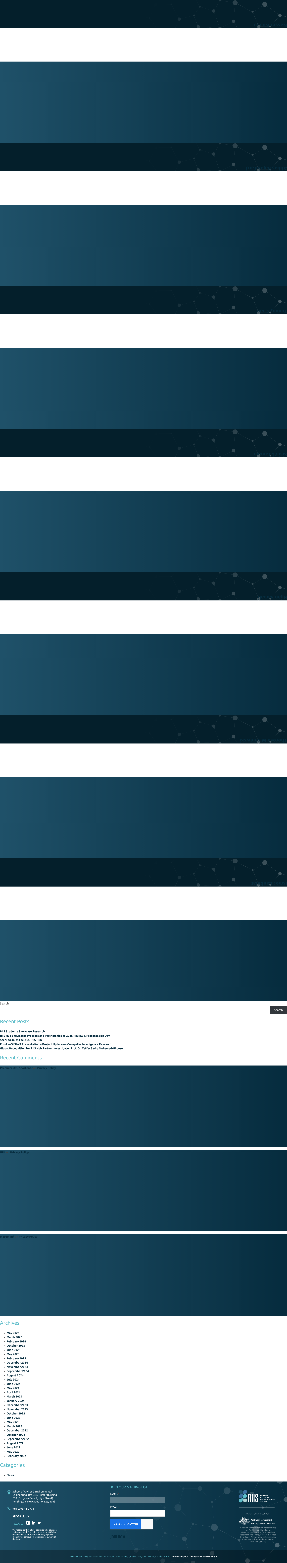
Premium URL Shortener (16, 1067)
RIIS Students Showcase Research (22, 1031)
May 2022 (13, 1451)
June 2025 (13, 1349)
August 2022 (15, 1443)
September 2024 (18, 1371)
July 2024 (13, 1379)
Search (4, 1003)
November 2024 (17, 1366)
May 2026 (13, 1332)
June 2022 (13, 1447)
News (10, 1475)
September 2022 (18, 1438)
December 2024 (17, 1362)
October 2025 (16, 1345)
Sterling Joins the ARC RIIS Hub (21, 1039)
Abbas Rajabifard (266, 168)
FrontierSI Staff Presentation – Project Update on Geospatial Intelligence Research (55, 1044)
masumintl (7, 1236)
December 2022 (17, 1430)
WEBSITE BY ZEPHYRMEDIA (204, 1557)
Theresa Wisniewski (263, 740)
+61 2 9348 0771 (23, 1508)
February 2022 (16, 1455)
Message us (20, 1516)
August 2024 (15, 1375)
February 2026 (16, 1341)
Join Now (117, 1536)
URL (2, 1152)
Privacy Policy (46, 1067)
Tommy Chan (272, 311)
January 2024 (16, 1400)
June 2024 (13, 1383)
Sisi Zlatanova (270, 454)
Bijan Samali (272, 597)
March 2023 (14, 1426)
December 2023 (17, 1404)
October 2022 (16, 1434)
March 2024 (14, 1396)
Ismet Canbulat (269, 884)
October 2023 (16, 1413)
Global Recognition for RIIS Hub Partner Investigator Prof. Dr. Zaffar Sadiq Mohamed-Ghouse (61, 1048)
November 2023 (17, 1409)
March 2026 (14, 1337)
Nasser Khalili (270, 25)
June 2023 (13, 1417)
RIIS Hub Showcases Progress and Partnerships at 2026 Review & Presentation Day (55, 1035)
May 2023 (13, 1421)
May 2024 (13, 1388)
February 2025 (16, 1358)
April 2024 (13, 1392)
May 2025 (13, 1354)
